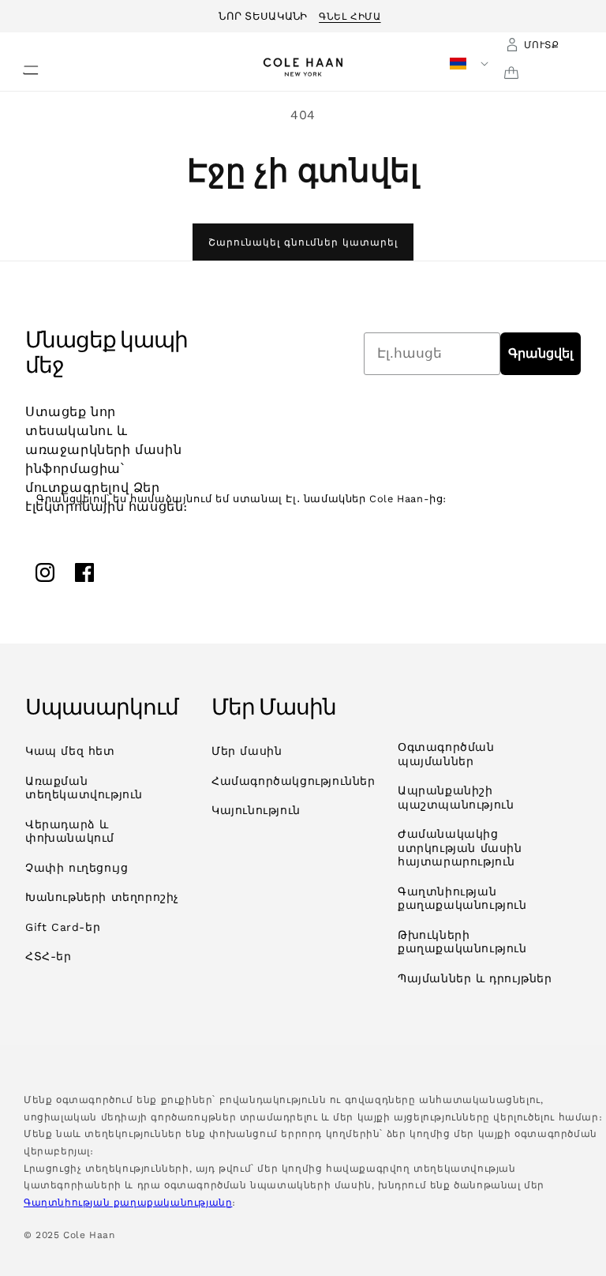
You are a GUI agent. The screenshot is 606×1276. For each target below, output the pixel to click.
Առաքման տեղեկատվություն (84, 788)
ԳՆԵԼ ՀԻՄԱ (349, 14)
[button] (21, 65)
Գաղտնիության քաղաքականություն (462, 898)
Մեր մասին (246, 751)
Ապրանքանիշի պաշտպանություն (456, 797)
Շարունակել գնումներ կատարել (303, 242)
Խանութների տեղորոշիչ (102, 897)
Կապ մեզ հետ (70, 751)
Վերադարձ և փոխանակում (69, 831)
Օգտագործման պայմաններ (446, 754)
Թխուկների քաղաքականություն (462, 942)
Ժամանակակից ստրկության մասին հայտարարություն (460, 848)
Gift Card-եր (62, 927)
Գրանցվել (540, 353)
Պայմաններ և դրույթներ (475, 978)
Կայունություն (256, 810)
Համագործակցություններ (293, 781)
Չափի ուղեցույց (76, 867)
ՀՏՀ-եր (48, 956)
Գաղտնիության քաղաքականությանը (128, 1202)
